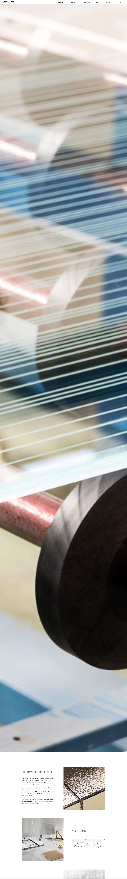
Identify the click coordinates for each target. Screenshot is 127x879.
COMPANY (60, 2)
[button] (102, 808)
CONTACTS (108, 2)
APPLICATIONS (86, 2)
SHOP (97, 2)
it (117, 2)
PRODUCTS (73, 2)
